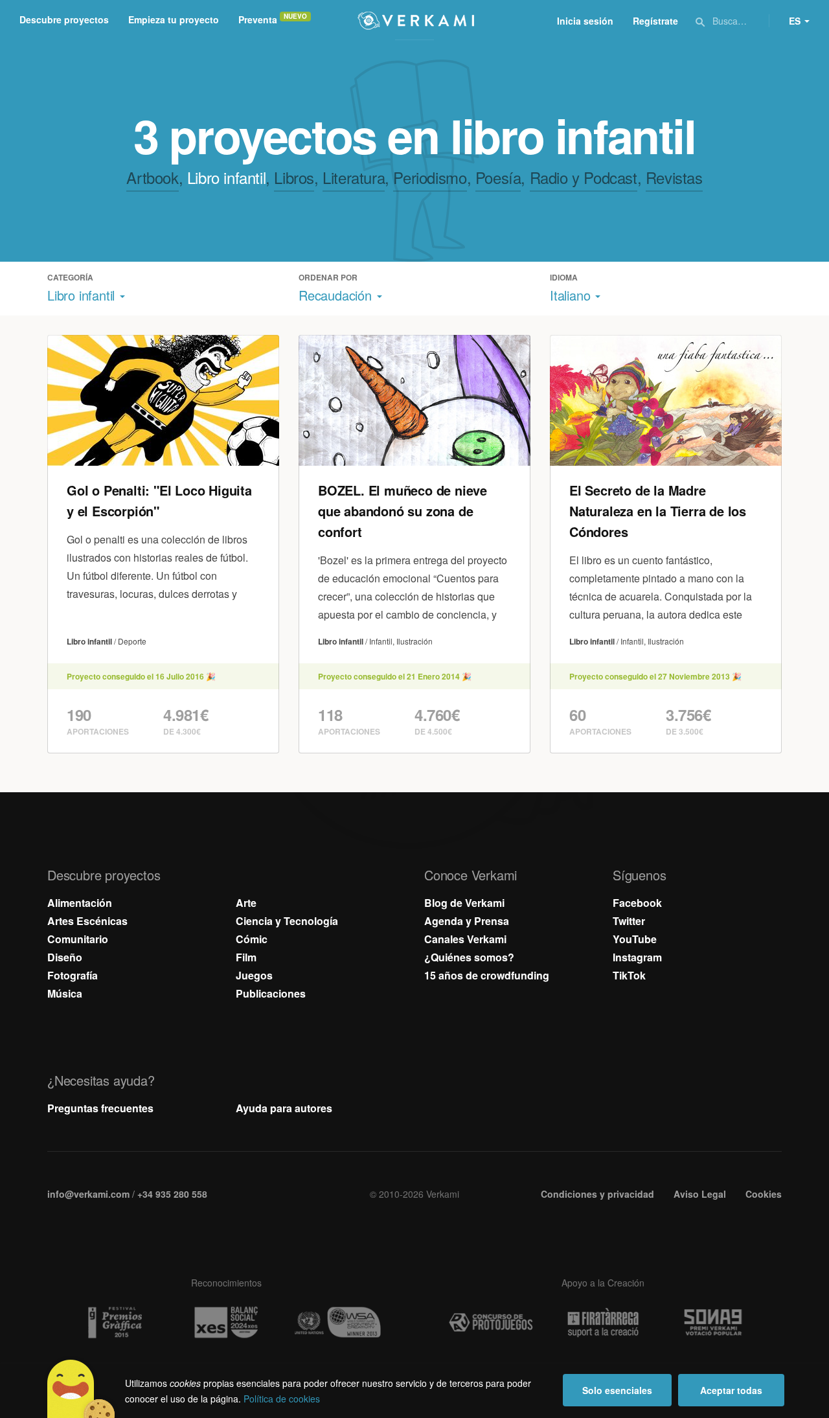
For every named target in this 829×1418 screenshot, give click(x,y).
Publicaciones (271, 993)
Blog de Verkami (464, 902)
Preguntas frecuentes (100, 1108)
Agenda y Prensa (466, 920)
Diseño (64, 957)
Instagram (637, 957)
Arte (246, 902)
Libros (294, 177)
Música (64, 993)
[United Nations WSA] (338, 1322)
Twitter (629, 920)
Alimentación (79, 902)
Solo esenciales (617, 1390)
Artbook (152, 177)
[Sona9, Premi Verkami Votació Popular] (715, 1322)
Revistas (674, 177)
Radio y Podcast (583, 177)
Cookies (763, 1193)
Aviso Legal (700, 1193)
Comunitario (77, 939)
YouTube (635, 939)
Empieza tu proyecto (173, 19)
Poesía (498, 177)
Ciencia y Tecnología (287, 920)
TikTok (629, 975)
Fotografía (72, 975)
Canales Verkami (465, 939)
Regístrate (655, 20)
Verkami (416, 20)
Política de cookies (282, 1398)
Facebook (637, 902)
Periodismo (429, 177)
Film (246, 957)
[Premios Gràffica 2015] (114, 1322)
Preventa (257, 19)
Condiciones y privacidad (597, 1193)
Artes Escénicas (87, 920)
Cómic (251, 939)
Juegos (254, 975)
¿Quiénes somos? (469, 957)
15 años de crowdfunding (486, 975)
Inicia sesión (585, 20)
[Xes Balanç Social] (226, 1322)
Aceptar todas (731, 1390)
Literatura (354, 177)
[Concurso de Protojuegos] (491, 1322)
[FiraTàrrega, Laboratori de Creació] (603, 1322)
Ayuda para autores (284, 1108)
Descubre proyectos (64, 19)
